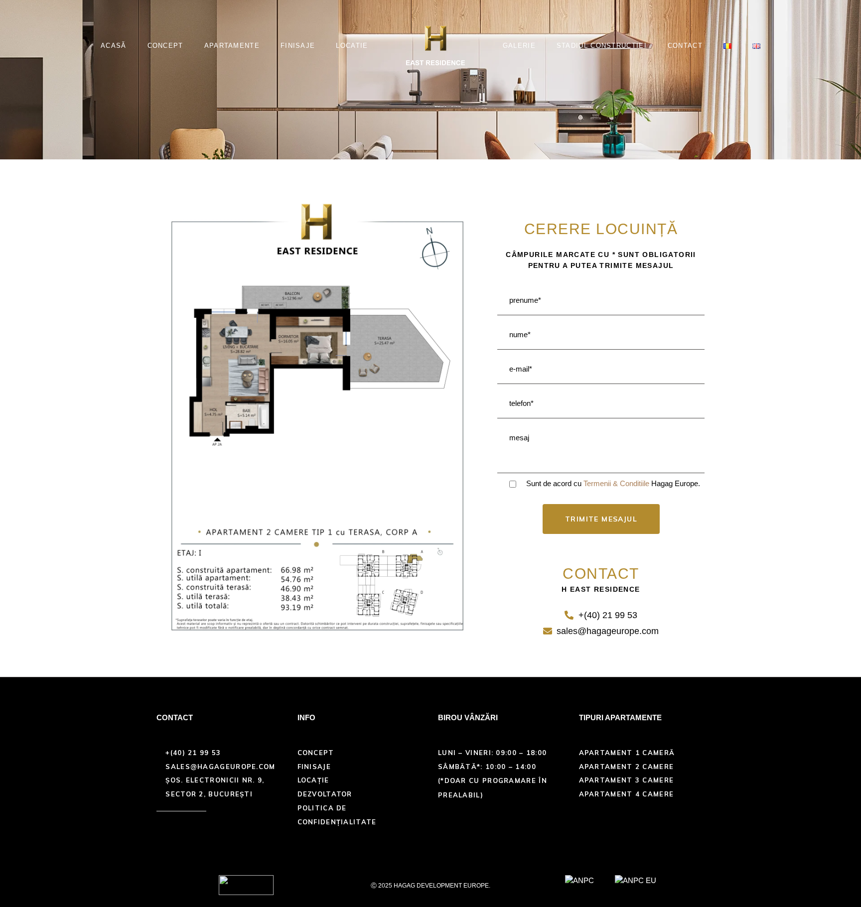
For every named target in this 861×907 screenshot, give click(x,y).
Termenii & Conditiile (616, 483)
